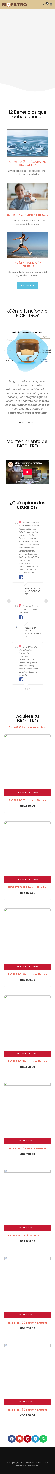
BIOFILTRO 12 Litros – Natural (27, 1235)
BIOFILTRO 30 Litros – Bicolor (27, 1061)
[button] (27, 285)
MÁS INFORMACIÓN (13, 30)
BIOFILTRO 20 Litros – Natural (27, 1322)
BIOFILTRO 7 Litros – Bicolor (27, 800)
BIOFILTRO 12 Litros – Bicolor (27, 887)
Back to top (50, 1466)
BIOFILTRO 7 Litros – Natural (27, 1148)
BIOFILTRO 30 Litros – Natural (27, 1410)
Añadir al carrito (27, 1141)
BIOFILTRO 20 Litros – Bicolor (27, 974)
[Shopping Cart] (44, 4)
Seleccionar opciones (27, 792)
